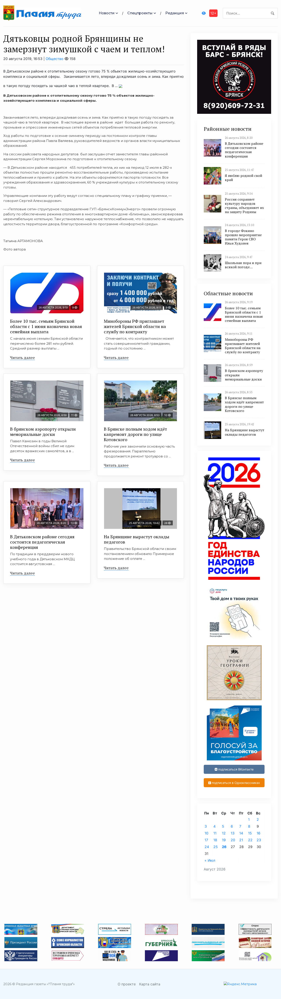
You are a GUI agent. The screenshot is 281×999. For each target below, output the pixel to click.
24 (207, 847)
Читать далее (22, 357)
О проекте (127, 984)
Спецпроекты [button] (140, 13)
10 (206, 833)
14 (241, 833)
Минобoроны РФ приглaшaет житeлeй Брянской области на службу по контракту (135, 326)
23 (259, 840)
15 (250, 833)
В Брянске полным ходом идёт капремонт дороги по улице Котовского (135, 434)
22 (250, 840)
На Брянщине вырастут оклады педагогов (136, 539)
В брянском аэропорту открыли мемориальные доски (43, 431)
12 (224, 833)
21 (241, 840)
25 (215, 847)
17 (206, 840)
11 (214, 833)
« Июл (210, 860)
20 (233, 840)
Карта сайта (149, 984)
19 (224, 840)
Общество (54, 58)
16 (258, 833)
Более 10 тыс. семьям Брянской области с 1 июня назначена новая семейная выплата (46, 326)
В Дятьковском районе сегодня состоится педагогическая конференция (42, 542)
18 (215, 840)
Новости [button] (107, 13)
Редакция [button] (174, 13)
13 (232, 833)
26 (224, 847)
